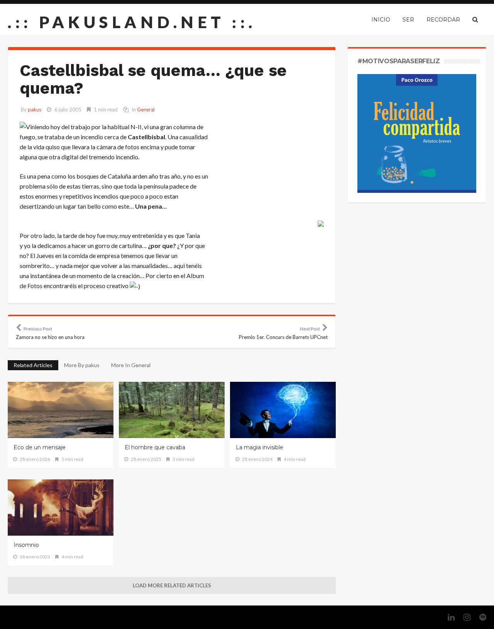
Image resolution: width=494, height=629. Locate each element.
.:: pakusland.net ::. (132, 22)
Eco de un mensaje (40, 447)
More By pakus (82, 365)
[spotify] (479, 617)
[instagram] (463, 617)
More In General (131, 365)
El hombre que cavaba (155, 447)
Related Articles (33, 365)
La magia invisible (259, 447)
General (146, 109)
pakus (34, 109)
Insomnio (26, 544)
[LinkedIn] (447, 617)
